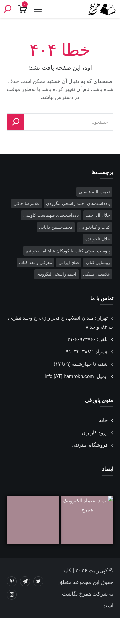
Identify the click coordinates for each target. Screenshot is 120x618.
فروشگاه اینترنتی (90, 445)
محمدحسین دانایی (56, 227)
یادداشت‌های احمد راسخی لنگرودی (78, 203)
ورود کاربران (95, 432)
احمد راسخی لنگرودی (56, 274)
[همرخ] (100, 9)
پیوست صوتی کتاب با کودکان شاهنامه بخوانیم (68, 250)
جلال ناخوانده (97, 238)
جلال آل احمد (98, 215)
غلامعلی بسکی (96, 274)
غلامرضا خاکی (26, 203)
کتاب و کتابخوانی (94, 227)
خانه (103, 420)
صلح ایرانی (69, 262)
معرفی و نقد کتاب (35, 262)
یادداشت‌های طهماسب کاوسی (51, 215)
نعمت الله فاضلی (94, 191)
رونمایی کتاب (98, 262)
